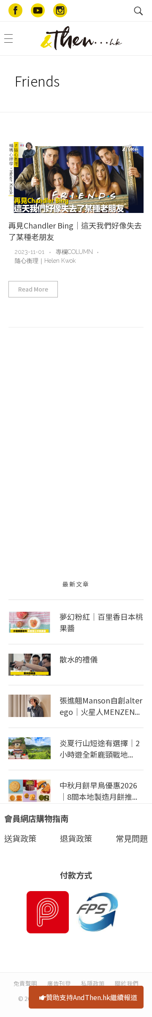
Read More (33, 289)
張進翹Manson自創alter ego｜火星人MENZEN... (101, 706)
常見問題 (132, 838)
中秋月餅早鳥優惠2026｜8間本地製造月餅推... (98, 791)
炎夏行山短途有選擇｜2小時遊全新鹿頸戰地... (100, 748)
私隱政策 (93, 983)
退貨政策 (76, 838)
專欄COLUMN (74, 251)
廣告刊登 (59, 983)
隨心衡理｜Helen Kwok (45, 260)
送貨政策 (20, 838)
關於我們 (126, 983)
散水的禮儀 (79, 659)
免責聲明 (25, 983)
